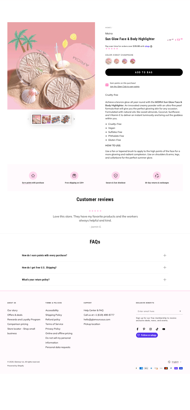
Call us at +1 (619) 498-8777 (99, 314)
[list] (95, 179)
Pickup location (92, 324)
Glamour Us (19, 362)
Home (108, 27)
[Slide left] (28, 119)
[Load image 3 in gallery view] (56, 119)
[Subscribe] (181, 311)
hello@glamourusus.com (97, 319)
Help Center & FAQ (93, 310)
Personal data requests (57, 347)
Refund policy (52, 319)
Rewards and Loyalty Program (23, 319)
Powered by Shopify (15, 366)
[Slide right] (74, 119)
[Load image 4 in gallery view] (65, 119)
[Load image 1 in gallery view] (36, 119)
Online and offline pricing (58, 333)
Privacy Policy (52, 328)
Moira (109, 33)
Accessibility (52, 310)
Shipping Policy (53, 314)
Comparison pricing (17, 324)
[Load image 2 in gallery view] (46, 119)
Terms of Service (54, 324)
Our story (12, 310)
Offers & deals (14, 314)
